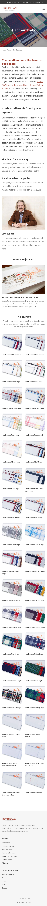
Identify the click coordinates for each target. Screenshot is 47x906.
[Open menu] (43, 8)
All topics (5, 863)
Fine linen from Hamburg (15, 159)
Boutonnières (6, 843)
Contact (4, 888)
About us (5, 878)
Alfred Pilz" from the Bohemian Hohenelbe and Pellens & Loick (23, 85)
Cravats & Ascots (8, 846)
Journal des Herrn (8, 874)
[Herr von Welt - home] (10, 9)
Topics (9, 50)
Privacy (28, 902)
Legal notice (20, 902)
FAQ (3, 884)
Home (4, 50)
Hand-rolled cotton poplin (16, 178)
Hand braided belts (8, 853)
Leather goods (7, 860)
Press (4, 881)
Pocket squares (7, 849)
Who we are (8, 233)
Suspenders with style (9, 856)
